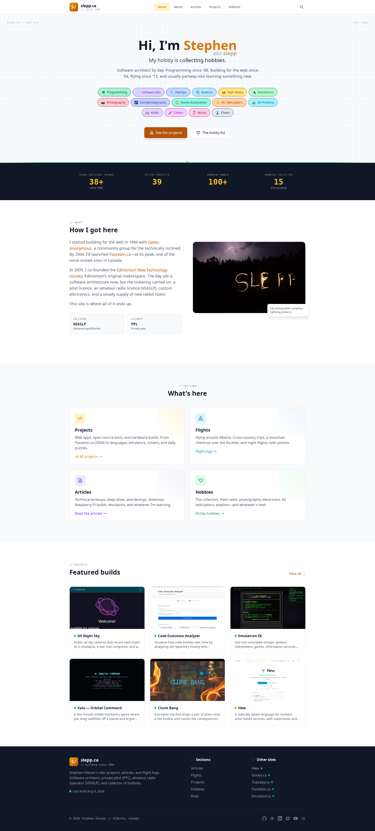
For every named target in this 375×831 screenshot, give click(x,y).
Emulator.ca (261, 796)
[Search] (302, 7)
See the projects (169, 132)
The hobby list (213, 132)
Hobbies (234, 7)
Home (162, 7)
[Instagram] (288, 818)
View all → (297, 573)
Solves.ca (259, 775)
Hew (255, 768)
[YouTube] (295, 818)
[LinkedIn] (280, 818)
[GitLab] (272, 818)
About (178, 7)
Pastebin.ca (120, 254)
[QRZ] (303, 818)
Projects (215, 7)
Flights (196, 775)
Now (195, 796)
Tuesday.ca (261, 782)
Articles (196, 7)
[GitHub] (264, 818)
